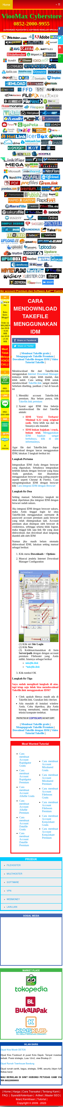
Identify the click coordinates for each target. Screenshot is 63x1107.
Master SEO (51, 1095)
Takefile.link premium (30, 401)
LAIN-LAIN (12, 906)
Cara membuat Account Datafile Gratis (24, 823)
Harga (16, 1091)
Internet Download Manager (43, 374)
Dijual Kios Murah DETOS (13, 1049)
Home (6, 4)
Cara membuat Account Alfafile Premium (24, 806)
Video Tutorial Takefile (41, 361)
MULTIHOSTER (14, 873)
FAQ (5, 1095)
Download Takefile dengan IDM (31, 359)
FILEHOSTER (13, 865)
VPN (9, 890)
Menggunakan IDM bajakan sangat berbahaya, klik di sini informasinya (42, 437)
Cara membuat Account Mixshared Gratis (50, 766)
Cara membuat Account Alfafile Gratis (26, 791)
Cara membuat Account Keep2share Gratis (50, 820)
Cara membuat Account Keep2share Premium (50, 833)
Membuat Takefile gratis (35, 353)
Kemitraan (29, 1099)
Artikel (39, 1095)
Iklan (19, 1099)
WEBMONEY (13, 899)
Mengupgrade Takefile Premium (34, 356)
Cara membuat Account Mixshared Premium (50, 779)
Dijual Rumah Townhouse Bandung (17, 1063)
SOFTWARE (13, 882)
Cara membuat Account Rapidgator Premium (25, 776)
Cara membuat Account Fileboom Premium (50, 807)
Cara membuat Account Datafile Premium (24, 839)
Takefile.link (35, 383)
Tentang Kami (50, 1091)
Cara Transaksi (31, 1091)
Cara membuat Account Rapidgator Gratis (25, 759)
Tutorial (41, 1099)
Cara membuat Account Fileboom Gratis (50, 793)
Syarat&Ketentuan (22, 1095)
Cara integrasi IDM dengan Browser (36, 485)
